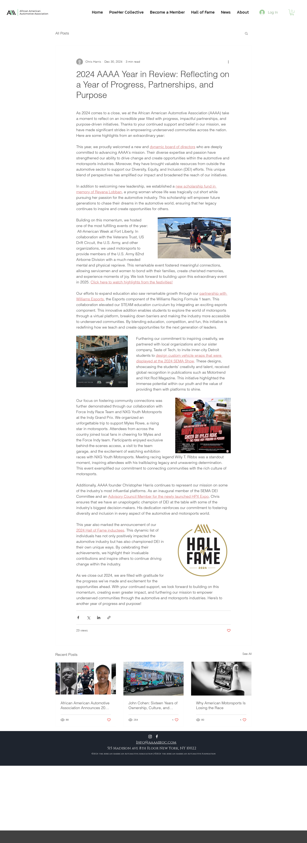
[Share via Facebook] (78, 618)
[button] (292, 12)
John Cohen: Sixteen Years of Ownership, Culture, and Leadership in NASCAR (153, 705)
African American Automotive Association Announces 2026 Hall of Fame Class (85, 705)
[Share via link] (109, 618)
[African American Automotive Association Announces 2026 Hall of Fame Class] (86, 679)
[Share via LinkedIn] (99, 618)
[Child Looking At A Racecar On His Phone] (221, 679)
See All (247, 654)
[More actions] (228, 61)
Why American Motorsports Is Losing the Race (221, 705)
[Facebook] (157, 736)
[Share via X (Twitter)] (88, 618)
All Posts (62, 33)
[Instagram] (150, 736)
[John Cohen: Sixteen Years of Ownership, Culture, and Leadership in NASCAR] (153, 679)
